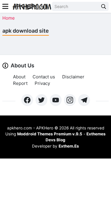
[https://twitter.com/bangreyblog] (41, 100)
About (19, 77)
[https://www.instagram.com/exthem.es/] (70, 100)
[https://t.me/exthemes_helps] (84, 100)
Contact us (44, 77)
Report (20, 83)
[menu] (5, 6)
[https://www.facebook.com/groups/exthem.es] (27, 100)
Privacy (42, 83)
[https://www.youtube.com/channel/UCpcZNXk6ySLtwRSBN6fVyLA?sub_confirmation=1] (56, 100)
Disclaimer (73, 77)
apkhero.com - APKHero (30, 128)
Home (8, 18)
